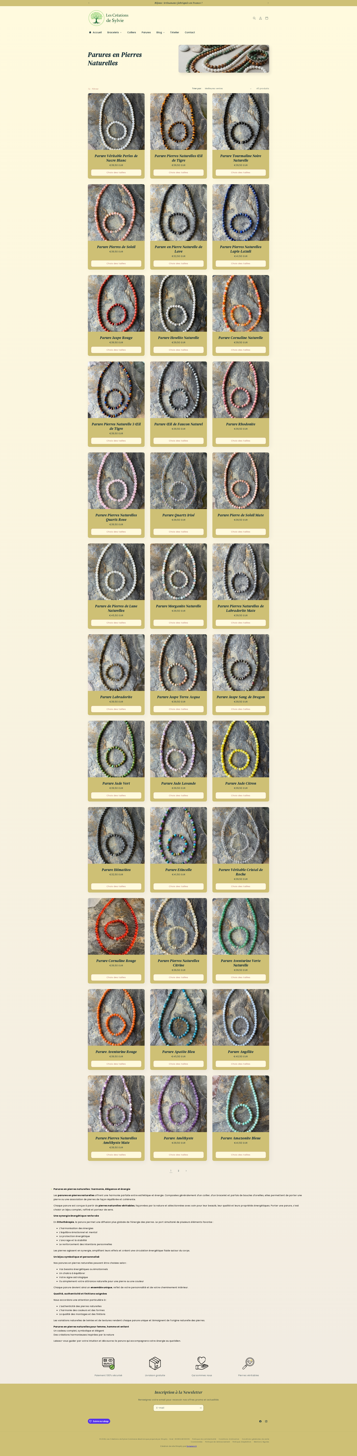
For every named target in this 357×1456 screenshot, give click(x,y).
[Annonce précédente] (89, 3)
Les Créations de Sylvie (117, 1439)
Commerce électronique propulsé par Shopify (147, 1439)
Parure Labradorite (116, 697)
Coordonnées (197, 1442)
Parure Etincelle (178, 869)
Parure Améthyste (178, 1138)
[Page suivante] (186, 1171)
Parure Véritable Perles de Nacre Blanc (116, 158)
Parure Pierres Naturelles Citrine (178, 963)
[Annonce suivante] (268, 3)
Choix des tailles (116, 172)
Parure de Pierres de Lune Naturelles (116, 608)
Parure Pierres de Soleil (116, 246)
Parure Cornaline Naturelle (241, 337)
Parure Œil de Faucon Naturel (178, 424)
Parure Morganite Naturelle (178, 606)
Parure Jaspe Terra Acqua (178, 697)
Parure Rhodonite (240, 424)
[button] (254, 18)
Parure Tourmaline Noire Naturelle (240, 158)
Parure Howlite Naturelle (178, 337)
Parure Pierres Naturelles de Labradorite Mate (241, 608)
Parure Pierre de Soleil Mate (241, 515)
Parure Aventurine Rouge (116, 1051)
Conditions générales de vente (255, 1439)
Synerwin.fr (192, 1446)
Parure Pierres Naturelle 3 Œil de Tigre (116, 426)
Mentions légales (261, 1442)
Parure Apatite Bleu (178, 1051)
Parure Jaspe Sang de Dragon (241, 697)
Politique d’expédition (242, 1442)
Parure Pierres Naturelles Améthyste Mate (116, 1140)
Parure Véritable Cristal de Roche (241, 872)
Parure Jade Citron (240, 783)
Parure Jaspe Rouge (116, 337)
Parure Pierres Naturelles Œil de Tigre (178, 158)
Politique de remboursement (217, 1442)
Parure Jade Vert (116, 783)
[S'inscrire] (200, 1408)
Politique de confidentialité (204, 1439)
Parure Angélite (241, 1051)
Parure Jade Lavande (178, 783)
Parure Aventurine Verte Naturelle (241, 963)
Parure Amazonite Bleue (241, 1138)
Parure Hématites (116, 869)
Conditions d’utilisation (229, 1439)
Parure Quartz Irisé (178, 515)
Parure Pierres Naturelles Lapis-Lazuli (240, 248)
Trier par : (197, 88)
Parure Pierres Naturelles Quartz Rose (116, 517)
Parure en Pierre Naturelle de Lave (178, 248)
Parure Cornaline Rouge (116, 960)
